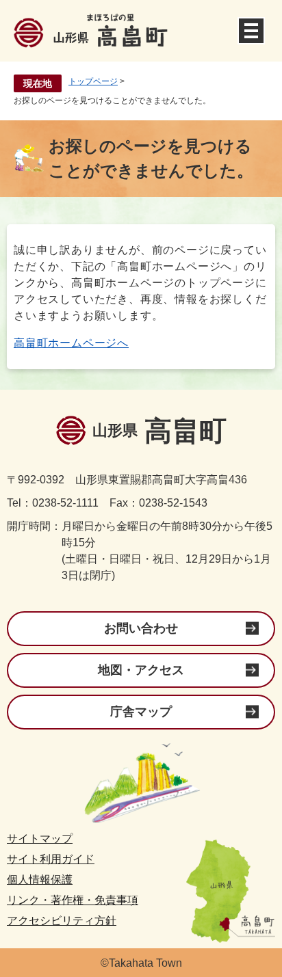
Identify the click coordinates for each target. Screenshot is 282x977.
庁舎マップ (141, 712)
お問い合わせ (141, 628)
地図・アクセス (141, 670)
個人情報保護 (40, 879)
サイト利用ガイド (50, 859)
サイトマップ (40, 838)
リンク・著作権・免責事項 (72, 900)
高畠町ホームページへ (71, 343)
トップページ (93, 81)
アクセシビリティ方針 (61, 920)
